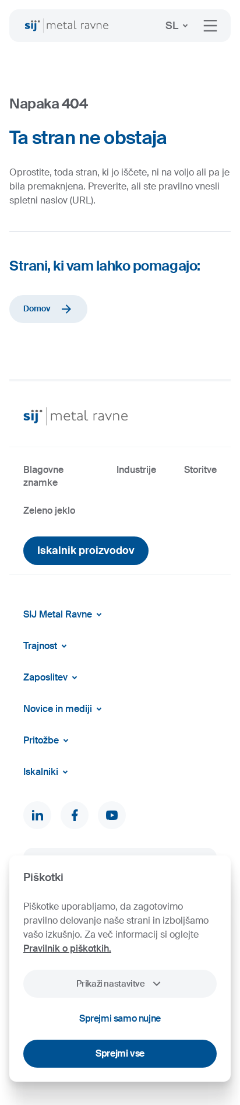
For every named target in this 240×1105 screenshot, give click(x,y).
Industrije (136, 470)
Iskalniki (40, 772)
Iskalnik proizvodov (86, 550)
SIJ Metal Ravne (57, 614)
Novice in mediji (57, 709)
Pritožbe (41, 740)
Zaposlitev (45, 677)
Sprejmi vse (120, 1053)
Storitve (200, 470)
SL (171, 26)
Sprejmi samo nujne (120, 1018)
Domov (36, 308)
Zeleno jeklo (49, 510)
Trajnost (40, 646)
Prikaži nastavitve (110, 984)
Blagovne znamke (43, 476)
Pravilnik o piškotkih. (67, 948)
